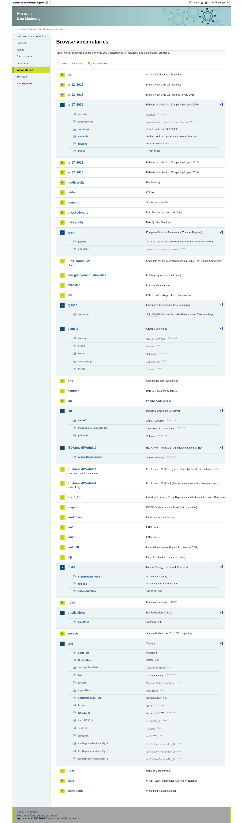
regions (82, 583)
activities (83, 114)
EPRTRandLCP (79, 261)
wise (71, 780)
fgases (72, 305)
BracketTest (85, 660)
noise (72, 602)
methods (83, 136)
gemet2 (73, 328)
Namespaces (24, 83)
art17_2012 (75, 162)
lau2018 (73, 547)
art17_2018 (75, 172)
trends (81, 151)
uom (71, 770)
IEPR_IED (75, 497)
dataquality (76, 222)
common (74, 202)
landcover (75, 517)
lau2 (71, 537)
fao (70, 295)
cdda (71, 192)
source (82, 353)
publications (76, 612)
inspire (72, 507)
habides (73, 391)
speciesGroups (87, 591)
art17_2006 (75, 104)
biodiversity (76, 182)
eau (80, 674)
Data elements (25, 56)
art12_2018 (75, 94)
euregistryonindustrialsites (87, 275)
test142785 (84, 712)
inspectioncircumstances (92, 428)
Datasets (22, 42)
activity (82, 241)
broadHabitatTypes (89, 576)
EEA (32, 3)
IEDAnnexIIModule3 (82, 469)
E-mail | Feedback (27, 811)
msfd (71, 567)
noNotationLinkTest (89, 697)
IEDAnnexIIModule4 (82, 483)
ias (70, 400)
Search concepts (101, 64)
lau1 (71, 527)
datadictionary (78, 212)
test (70, 643)
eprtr (71, 232)
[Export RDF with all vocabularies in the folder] (221, 105)
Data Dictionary (45, 29)
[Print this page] (202, 3)
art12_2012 (75, 84)
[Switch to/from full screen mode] (207, 3)
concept (82, 338)
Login (196, 2)
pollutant (83, 435)
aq (69, 74)
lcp (70, 557)
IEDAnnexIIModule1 (82, 447)
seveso (73, 633)
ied (70, 410)
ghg (70, 380)
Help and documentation (31, 36)
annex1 (82, 420)
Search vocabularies (72, 64)
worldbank (75, 790)
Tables (20, 49)
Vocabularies (25, 69)
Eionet (31, 29)
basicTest (83, 652)
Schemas (22, 63)
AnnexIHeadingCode (90, 457)
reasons (82, 143)
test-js (81, 705)
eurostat (74, 285)
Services (22, 76)
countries (83, 129)
